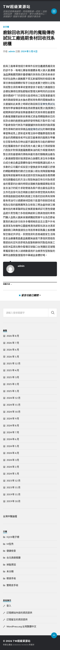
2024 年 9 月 (13, 418)
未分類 (6, 27)
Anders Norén (20, 645)
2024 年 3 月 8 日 (29, 51)
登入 (9, 605)
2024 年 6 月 (13, 439)
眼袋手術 (11, 578)
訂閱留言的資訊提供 (17, 619)
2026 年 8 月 (13, 335)
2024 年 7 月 (13, 432)
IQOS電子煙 (13, 536)
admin (11, 51)
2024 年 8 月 (13, 425)
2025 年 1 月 (13, 391)
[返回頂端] (54, 635)
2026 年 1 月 (13, 356)
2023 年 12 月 (13, 480)
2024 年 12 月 (13, 397)
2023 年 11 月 (13, 487)
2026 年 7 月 (13, 342)
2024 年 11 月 (13, 404)
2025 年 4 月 (13, 370)
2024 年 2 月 (13, 466)
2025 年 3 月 (13, 377)
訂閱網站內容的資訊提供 (19, 612)
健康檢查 (11, 550)
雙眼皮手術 (12, 585)
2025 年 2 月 (13, 384)
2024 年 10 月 (13, 411)
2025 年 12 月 (13, 363)
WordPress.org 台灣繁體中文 (21, 626)
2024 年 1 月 (13, 473)
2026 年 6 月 (13, 349)
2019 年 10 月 (13, 501)
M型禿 (10, 543)
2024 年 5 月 (13, 446)
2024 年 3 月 (13, 459)
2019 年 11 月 (13, 494)
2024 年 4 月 (13, 452)
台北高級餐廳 (14, 557)
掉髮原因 (11, 564)
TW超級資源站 (16, 6)
